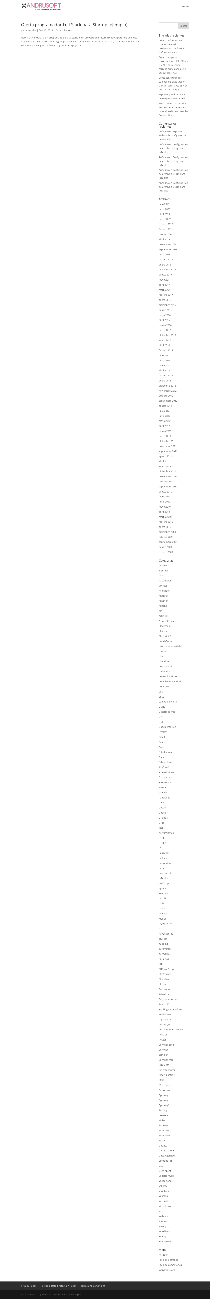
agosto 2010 (165, 491)
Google (162, 812)
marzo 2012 (165, 431)
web (161, 1211)
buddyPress (165, 641)
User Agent (165, 1170)
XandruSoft (165, 1241)
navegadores (166, 933)
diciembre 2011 (167, 441)
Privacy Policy (28, 1285)
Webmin (163, 1216)
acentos (163, 585)
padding (163, 943)
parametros (165, 948)
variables (164, 1191)
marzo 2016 (165, 325)
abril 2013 (164, 370)
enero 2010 (165, 526)
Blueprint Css (166, 636)
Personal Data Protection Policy (58, 1285)
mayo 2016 (165, 315)
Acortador (164, 590)
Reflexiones (165, 1014)
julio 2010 (164, 496)
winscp (163, 1226)
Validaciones (166, 1180)
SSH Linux (164, 1085)
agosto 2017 (165, 274)
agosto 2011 (165, 456)
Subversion (165, 1090)
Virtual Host (165, 1206)
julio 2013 (164, 355)
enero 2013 (165, 380)
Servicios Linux (167, 1044)
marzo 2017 (165, 289)
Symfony (163, 1095)
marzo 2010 (165, 516)
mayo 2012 (165, 420)
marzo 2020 (165, 234)
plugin (162, 984)
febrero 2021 (166, 229)
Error (161, 747)
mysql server (166, 923)
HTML (162, 837)
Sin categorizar (167, 1069)
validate (163, 1185)
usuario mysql (166, 1175)
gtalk (161, 827)
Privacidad (164, 994)
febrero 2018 (166, 259)
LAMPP (162, 898)
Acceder (163, 1254)
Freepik (76, 1294)
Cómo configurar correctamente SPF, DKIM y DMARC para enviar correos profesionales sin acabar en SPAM (173, 65)
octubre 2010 (166, 481)
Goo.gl (162, 807)
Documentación (167, 726)
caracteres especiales (170, 646)
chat (161, 656)
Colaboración (166, 666)
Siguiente (164, 1064)
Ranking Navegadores (171, 1009)
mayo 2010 (165, 506)
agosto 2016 (165, 310)
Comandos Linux (168, 676)
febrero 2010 (166, 521)
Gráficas (163, 817)
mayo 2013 (165, 365)
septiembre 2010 (168, 486)
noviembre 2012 (168, 390)
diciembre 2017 (167, 269)
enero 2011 (165, 466)
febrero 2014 (166, 350)
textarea (163, 1115)
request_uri (165, 1024)
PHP (161, 964)
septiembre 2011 (168, 451)
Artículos (163, 615)
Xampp (163, 1236)
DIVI (161, 716)
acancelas (30, 30)
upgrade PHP (166, 1160)
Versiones (164, 1201)
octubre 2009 (166, 537)
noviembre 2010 (168, 476)
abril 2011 (164, 461)
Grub (161, 822)
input (162, 868)
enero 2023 (165, 219)
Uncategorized (167, 1155)
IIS (160, 848)
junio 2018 (164, 254)
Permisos (164, 958)
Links (161, 903)
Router (162, 1039)
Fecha (162, 757)
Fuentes (163, 792)
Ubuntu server (167, 1150)
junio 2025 (164, 209)
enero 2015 (165, 340)
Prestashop (165, 989)
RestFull (163, 1034)
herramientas (166, 832)
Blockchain (165, 625)
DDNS (162, 706)
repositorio (165, 1019)
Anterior (163, 600)
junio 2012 (164, 415)
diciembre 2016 (167, 304)
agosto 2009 (165, 547)
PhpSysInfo (165, 974)
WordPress (165, 1231)
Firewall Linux (166, 772)
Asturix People (167, 621)
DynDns (163, 731)
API (160, 610)
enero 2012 (165, 436)
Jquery (162, 888)
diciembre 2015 (167, 335)
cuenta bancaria (168, 701)
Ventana (163, 1195)
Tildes (162, 1120)
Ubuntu (163, 1145)
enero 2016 (165, 330)
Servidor (163, 1049)
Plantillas (164, 979)
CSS (161, 691)
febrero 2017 (166, 294)
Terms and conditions (93, 1285)
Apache (163, 605)
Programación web (169, 999)
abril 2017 (164, 284)
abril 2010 (164, 511)
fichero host (165, 762)
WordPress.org (167, 1269)
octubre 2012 (166, 395)
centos (162, 651)
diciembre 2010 (167, 471)
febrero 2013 (166, 375)
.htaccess (164, 565)
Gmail (162, 802)
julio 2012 (164, 410)
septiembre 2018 (168, 249)
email (162, 737)
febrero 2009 (166, 552)
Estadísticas (165, 752)
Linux (162, 908)
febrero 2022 (166, 224)
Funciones (164, 797)
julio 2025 (164, 204)
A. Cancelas (165, 580)
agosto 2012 (165, 405)
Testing (163, 1110)
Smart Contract (167, 1074)
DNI (161, 721)
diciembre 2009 (167, 531)
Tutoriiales (164, 1135)
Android (163, 595)
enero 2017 (165, 299)
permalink (164, 953)
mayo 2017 (165, 279)
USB (161, 1165)
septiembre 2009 (168, 541)
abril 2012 (164, 425)
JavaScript (164, 883)
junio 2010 (164, 501)
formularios (165, 777)
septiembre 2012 (168, 400)
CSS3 (161, 696)
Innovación (165, 863)
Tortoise (163, 1125)
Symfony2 (164, 1105)
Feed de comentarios (170, 1264)
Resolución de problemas (173, 1029)
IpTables (163, 878)
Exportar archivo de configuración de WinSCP (172, 135)
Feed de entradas (168, 1259)
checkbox (164, 661)
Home (185, 6)
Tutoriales (164, 1130)
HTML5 (162, 842)
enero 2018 (165, 264)
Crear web (164, 686)
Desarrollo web (63, 30)
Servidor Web (166, 1059)
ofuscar (163, 938)
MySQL (162, 918)
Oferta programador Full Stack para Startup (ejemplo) (74, 25)
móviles (163, 913)
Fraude (163, 787)
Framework (165, 782)
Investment (165, 873)
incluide (163, 858)
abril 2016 (164, 320)
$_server (163, 570)
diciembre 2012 (167, 385)
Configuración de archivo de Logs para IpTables (173, 148)
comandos (164, 671)
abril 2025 (164, 214)
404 (161, 575)
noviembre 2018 (168, 244)
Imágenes (164, 852)
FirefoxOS (164, 767)
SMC (161, 1079)
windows (163, 1221)
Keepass (163, 893)
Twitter (163, 1140)
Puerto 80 (164, 1004)
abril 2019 (164, 239)
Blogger (163, 631)
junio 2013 (164, 360)
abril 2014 (164, 345)
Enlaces (163, 742)
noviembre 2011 (168, 446)
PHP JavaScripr (167, 969)
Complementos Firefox (171, 681)
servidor (163, 1054)
